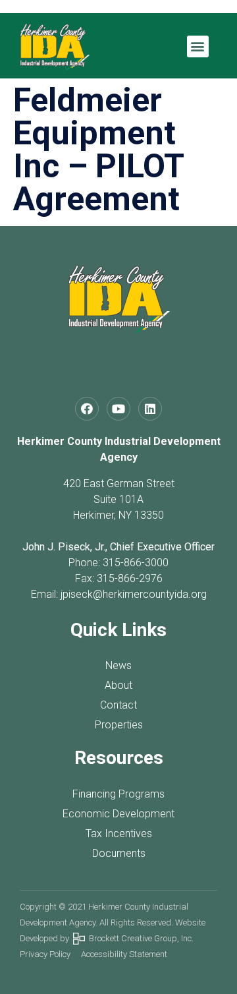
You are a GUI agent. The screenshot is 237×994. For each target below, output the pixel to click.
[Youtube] (118, 409)
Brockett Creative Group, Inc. (139, 938)
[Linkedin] (150, 409)
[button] (198, 46)
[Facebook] (87, 409)
